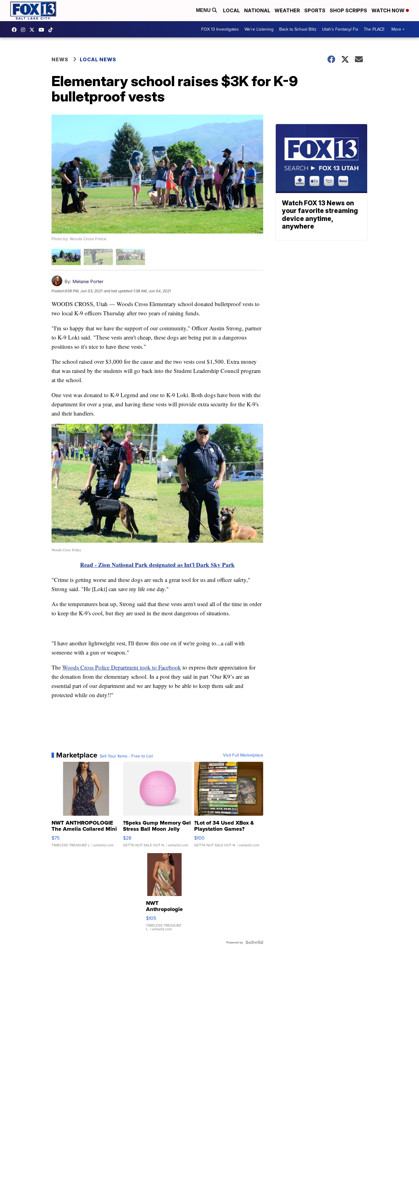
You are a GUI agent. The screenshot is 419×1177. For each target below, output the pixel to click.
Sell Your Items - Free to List (126, 756)
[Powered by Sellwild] (254, 942)
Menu (204, 10)
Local (231, 10)
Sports (314, 10)
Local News (98, 59)
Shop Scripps (348, 10)
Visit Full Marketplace (243, 755)
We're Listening (259, 29)
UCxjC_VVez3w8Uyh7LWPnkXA (43, 29)
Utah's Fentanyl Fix (340, 29)
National (257, 10)
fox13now (24, 29)
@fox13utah (52, 29)
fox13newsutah (16, 29)
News (60, 59)
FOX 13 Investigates (220, 29)
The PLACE (374, 29)
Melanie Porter (87, 281)
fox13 (33, 29)
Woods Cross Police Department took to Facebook (121, 667)
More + (398, 29)
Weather (287, 10)
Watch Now (388, 10)
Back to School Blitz (298, 29)
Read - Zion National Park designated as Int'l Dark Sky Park (157, 564)
